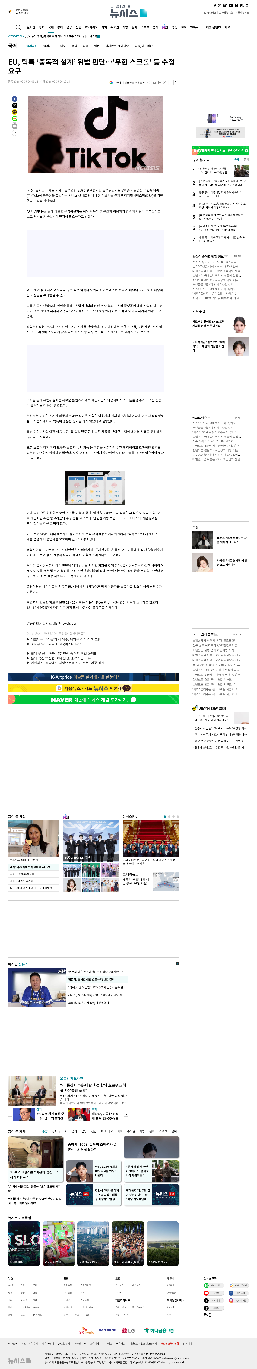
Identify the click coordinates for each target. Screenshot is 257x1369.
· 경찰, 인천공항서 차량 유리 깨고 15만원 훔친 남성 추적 (220, 741)
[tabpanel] (151, 843)
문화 (134, 27)
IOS (169, 1314)
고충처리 (94, 1343)
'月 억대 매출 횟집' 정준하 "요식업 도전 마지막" (34, 1188)
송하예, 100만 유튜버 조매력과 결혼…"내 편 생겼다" (92, 1147)
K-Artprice (210, 12)
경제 (60, 27)
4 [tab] (178, 816)
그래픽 (118, 1292)
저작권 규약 (80, 1343)
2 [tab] (169, 816)
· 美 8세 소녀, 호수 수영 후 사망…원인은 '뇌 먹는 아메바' (220, 747)
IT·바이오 (91, 27)
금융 (69, 27)
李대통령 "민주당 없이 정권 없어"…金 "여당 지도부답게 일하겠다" (138, 1194)
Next (126, 1114)
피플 (195, 527)
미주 (63, 45)
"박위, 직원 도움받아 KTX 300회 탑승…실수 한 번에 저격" (97, 987)
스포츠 (145, 27)
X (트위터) (216, 1300)
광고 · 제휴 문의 (29, 1343)
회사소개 (12, 1343)
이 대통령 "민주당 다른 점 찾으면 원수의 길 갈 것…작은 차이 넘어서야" (35, 1201)
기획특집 (85, 1300)
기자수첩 (198, 311)
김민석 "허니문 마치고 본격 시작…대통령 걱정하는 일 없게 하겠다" (107, 1194)
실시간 (31, 27)
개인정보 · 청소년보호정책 (143, 1343)
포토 (184, 27)
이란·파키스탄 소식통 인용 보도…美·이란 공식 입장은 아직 (93, 1097)
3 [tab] (173, 816)
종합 (45, 1131)
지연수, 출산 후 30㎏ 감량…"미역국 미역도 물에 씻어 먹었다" (97, 995)
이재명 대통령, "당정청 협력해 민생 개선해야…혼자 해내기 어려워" (150, 861)
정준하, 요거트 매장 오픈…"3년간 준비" (91, 979)
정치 (42, 27)
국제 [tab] (236, 159)
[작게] (171, 82)
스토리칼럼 (86, 1285)
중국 (85, 45)
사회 (104, 27)
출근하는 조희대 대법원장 (24, 860)
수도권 (114, 27)
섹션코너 (68, 1307)
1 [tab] (165, 816)
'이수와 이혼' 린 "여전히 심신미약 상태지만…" (95, 972)
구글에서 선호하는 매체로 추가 (131, 82)
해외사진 (136, 1285)
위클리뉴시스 (242, 12)
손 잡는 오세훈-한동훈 (22, 874)
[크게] (176, 82)
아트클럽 (68, 1292)
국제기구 (49, 45)
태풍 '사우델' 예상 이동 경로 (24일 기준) (136, 881)
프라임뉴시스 (226, 12)
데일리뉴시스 (87, 1307)
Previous (10, 1114)
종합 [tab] (246, 159)
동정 (88, 1314)
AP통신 (170, 1285)
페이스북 (241, 1293)
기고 (83, 1292)
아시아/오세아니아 (117, 45)
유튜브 (216, 1293)
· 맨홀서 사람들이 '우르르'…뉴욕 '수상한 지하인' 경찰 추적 (220, 728)
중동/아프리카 (144, 45)
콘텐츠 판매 (64, 1343)
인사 (66, 1314)
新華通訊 (171, 1292)
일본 (97, 45)
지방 (125, 27)
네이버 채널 (216, 1285)
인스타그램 (241, 1300)
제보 (227, 27)
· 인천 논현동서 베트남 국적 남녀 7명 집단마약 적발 (220, 734)
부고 (77, 1314)
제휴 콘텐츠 (213, 27)
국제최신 (32, 45)
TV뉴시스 (196, 27)
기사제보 (107, 1343)
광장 (175, 27)
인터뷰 (67, 1300)
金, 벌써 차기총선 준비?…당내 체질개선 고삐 (50, 1118)
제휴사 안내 (48, 1343)
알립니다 (187, 1343)
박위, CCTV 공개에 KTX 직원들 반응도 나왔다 (106, 1171)
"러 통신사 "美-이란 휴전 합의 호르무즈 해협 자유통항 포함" (93, 1087)
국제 (51, 27)
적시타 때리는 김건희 (21, 881)
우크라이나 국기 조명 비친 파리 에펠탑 (31, 888)
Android (171, 1307)
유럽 (74, 45)
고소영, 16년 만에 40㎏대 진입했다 (88, 1003)
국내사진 (119, 1285)
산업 (78, 27)
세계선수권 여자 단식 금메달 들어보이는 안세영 (34, 867)
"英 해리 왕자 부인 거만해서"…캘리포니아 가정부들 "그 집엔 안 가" (137, 1171)
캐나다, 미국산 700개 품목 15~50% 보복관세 (105, 1118)
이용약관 (120, 1343)
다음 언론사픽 (241, 1285)
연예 (155, 27)
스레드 (216, 1308)
